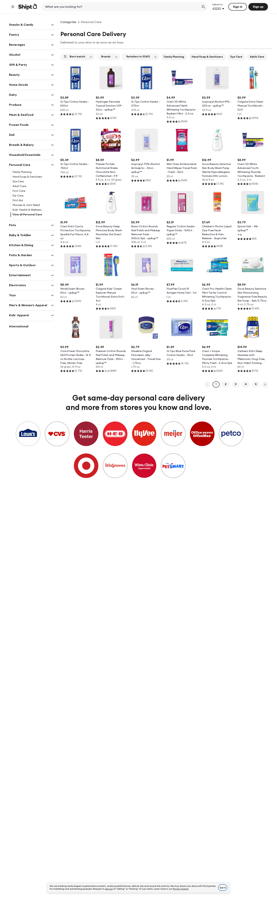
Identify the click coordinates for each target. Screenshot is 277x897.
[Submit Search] (203, 7)
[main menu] (13, 7)
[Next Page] (265, 384)
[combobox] (121, 6)
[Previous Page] (207, 384)
